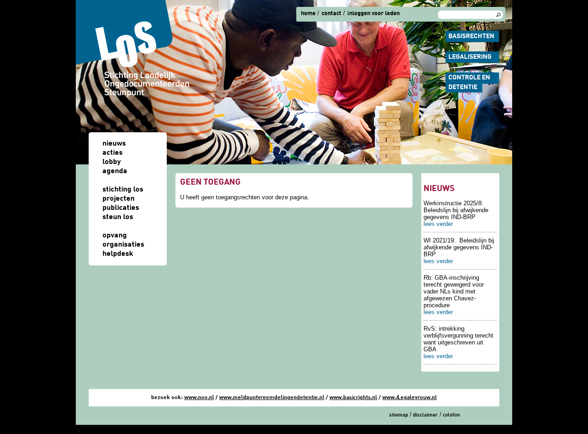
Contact (331, 14)
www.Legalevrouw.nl (409, 397)
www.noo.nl (199, 397)
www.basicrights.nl (353, 397)
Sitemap (398, 415)
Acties (112, 153)
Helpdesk (117, 254)
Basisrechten (471, 36)
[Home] (133, 49)
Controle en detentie (469, 82)
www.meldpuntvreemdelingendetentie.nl (271, 397)
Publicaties (120, 208)
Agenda (114, 171)
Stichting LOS (122, 189)
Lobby (111, 162)
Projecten (118, 199)
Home (308, 14)
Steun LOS (117, 217)
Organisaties (123, 244)
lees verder (438, 223)
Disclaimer (425, 415)
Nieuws (114, 143)
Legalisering (470, 57)
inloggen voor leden (373, 14)
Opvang (114, 235)
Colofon (451, 415)
